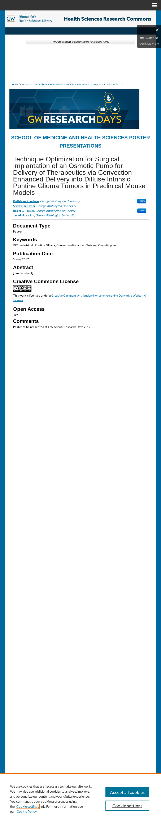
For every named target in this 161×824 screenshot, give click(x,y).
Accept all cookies (127, 792)
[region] (80, 798)
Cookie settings (27, 806)
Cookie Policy (27, 811)
